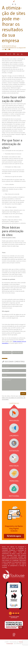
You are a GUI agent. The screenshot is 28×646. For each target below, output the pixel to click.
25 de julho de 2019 (8, 46)
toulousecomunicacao (9, 47)
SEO (24, 47)
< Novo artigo (7, 352)
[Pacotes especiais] (14, 625)
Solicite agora (15, 536)
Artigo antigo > (17, 352)
